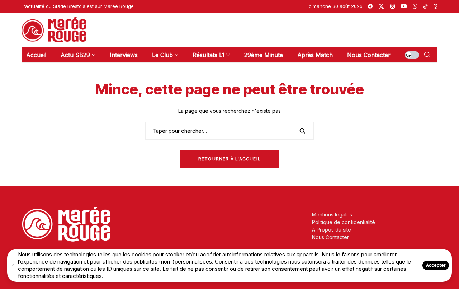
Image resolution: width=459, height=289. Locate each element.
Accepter (435, 265)
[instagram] (392, 6)
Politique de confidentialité (343, 222)
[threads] (435, 6)
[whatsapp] (415, 6)
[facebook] (370, 6)
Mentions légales (332, 214)
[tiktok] (425, 6)
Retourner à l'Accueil (229, 159)
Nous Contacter (330, 237)
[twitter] (381, 6)
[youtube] (404, 6)
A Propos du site (331, 230)
